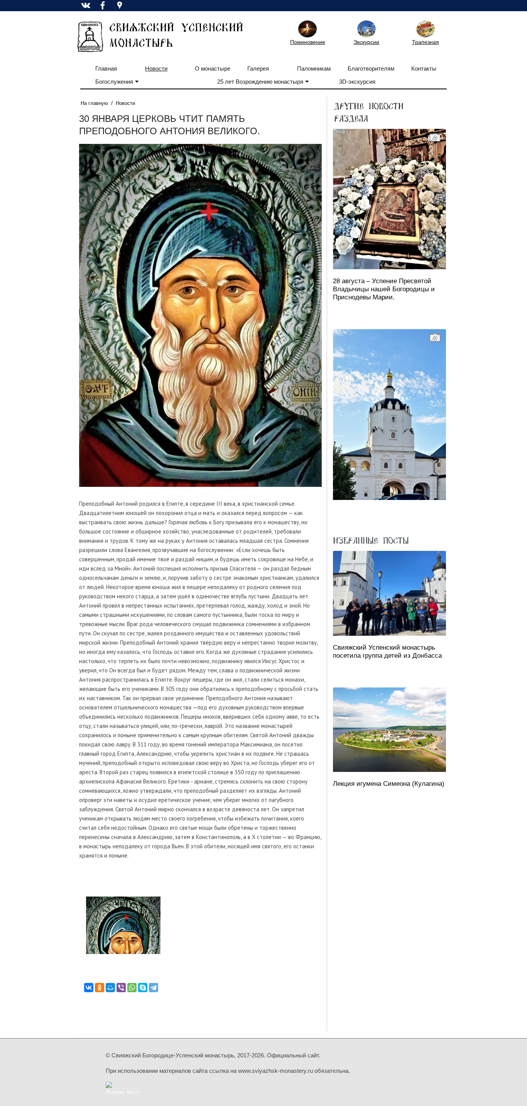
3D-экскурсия (357, 81)
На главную (94, 103)
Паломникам (314, 68)
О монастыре (212, 68)
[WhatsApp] (132, 987)
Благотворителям (371, 68)
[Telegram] (153, 987)
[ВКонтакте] (88, 987)
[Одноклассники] (99, 987)
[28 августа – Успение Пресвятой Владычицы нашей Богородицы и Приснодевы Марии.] (389, 199)
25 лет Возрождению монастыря (260, 81)
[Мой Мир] (110, 987)
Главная (106, 68)
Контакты (423, 68)
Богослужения (114, 81)
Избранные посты (371, 540)
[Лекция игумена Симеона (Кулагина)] (389, 729)
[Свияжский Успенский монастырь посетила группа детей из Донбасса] (389, 593)
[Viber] (121, 987)
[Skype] (142, 987)
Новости (156, 68)
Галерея (258, 68)
